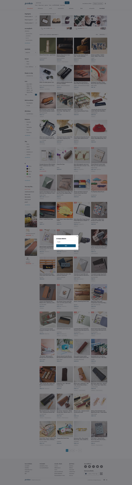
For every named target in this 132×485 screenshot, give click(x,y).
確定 (66, 245)
